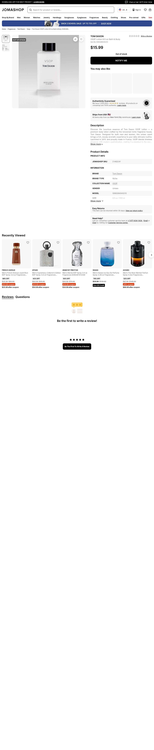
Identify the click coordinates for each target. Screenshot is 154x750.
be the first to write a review (77, 346)
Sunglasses (69, 17)
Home (4, 29)
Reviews (8, 297)
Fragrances (94, 17)
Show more (95, 144)
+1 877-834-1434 (135, 221)
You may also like (100, 68)
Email (146, 221)
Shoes (123, 17)
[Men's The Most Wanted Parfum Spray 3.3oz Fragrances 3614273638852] (149, 242)
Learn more (121, 105)
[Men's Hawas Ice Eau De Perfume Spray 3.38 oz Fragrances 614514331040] (118, 242)
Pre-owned (133, 17)
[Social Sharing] (75, 39)
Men (19, 17)
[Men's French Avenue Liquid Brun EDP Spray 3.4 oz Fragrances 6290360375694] (28, 242)
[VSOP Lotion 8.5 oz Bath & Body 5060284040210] (81, 39)
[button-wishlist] (145, 9)
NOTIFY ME (121, 60)
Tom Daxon (21, 29)
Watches (36, 17)
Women (27, 17)
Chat (94, 223)
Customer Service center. (118, 223)
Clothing (114, 17)
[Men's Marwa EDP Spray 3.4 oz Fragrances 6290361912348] (88, 242)
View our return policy (134, 211)
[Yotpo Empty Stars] (134, 36)
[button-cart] (150, 9)
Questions (22, 297)
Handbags (57, 17)
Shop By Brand (8, 17)
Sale (150, 17)
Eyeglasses (82, 17)
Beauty (105, 17)
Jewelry (46, 17)
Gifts (143, 17)
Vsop (28, 29)
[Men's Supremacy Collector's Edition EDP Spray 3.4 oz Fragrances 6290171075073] (58, 242)
